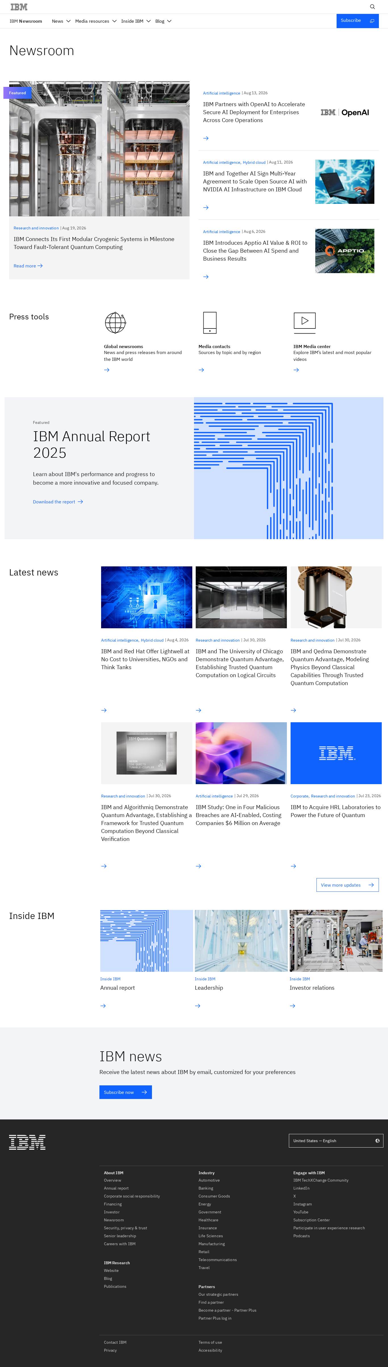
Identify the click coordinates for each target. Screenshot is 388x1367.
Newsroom (26, 21)
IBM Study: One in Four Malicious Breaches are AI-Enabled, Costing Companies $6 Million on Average (238, 815)
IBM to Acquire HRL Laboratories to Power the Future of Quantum (336, 811)
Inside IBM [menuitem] (132, 21)
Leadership (209, 987)
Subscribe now (119, 1092)
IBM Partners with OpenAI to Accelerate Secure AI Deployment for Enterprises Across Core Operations (254, 112)
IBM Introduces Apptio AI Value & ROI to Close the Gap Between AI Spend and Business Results (255, 250)
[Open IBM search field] (372, 7)
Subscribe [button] (351, 20)
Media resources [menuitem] (92, 21)
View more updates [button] (341, 885)
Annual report (117, 987)
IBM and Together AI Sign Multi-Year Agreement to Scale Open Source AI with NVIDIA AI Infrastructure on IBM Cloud (255, 181)
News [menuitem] (57, 21)
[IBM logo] (21, 7)
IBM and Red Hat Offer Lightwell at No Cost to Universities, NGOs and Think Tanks (145, 659)
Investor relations (312, 987)
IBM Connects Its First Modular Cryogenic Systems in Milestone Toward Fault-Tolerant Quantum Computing (94, 243)
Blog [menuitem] (159, 21)
